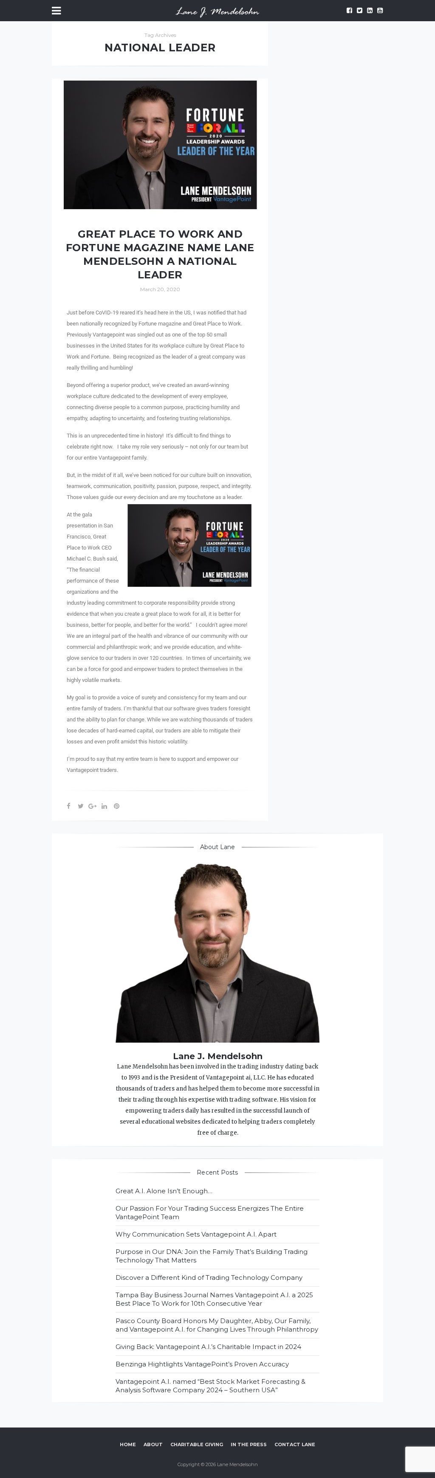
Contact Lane (294, 1444)
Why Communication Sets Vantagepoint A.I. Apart (196, 1234)
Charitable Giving (196, 1444)
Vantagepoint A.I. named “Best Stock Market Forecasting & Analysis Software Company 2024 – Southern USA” (210, 1385)
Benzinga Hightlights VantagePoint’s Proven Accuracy (202, 1364)
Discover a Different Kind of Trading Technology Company (209, 1277)
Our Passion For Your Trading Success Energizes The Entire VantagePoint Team (210, 1212)
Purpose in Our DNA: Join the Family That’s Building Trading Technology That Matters (212, 1256)
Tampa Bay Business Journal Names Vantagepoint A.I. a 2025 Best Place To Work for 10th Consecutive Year (214, 1299)
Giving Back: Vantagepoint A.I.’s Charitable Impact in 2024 (208, 1347)
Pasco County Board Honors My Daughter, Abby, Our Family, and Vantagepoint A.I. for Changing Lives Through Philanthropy (217, 1325)
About (153, 1444)
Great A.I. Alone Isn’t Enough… (164, 1191)
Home (128, 1444)
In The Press (249, 1444)
